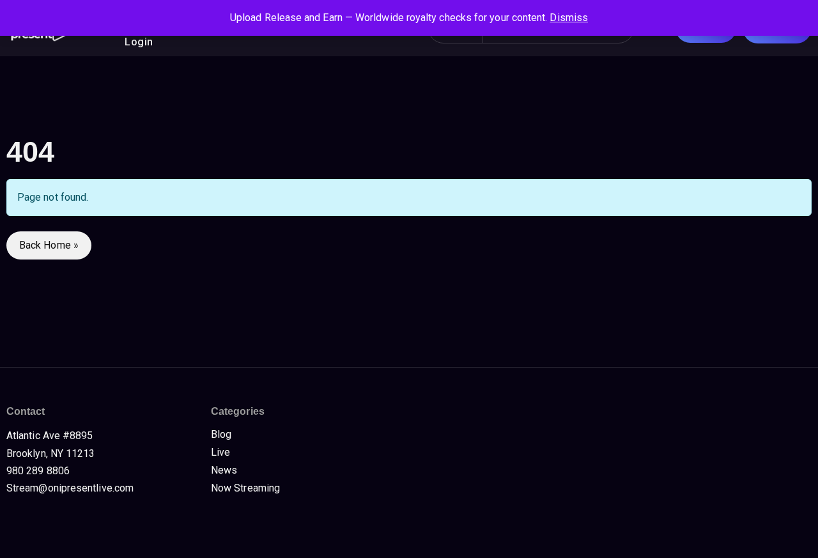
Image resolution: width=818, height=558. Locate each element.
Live (220, 452)
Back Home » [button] (49, 245)
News (224, 470)
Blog (221, 434)
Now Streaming (245, 488)
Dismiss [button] (569, 18)
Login (139, 42)
